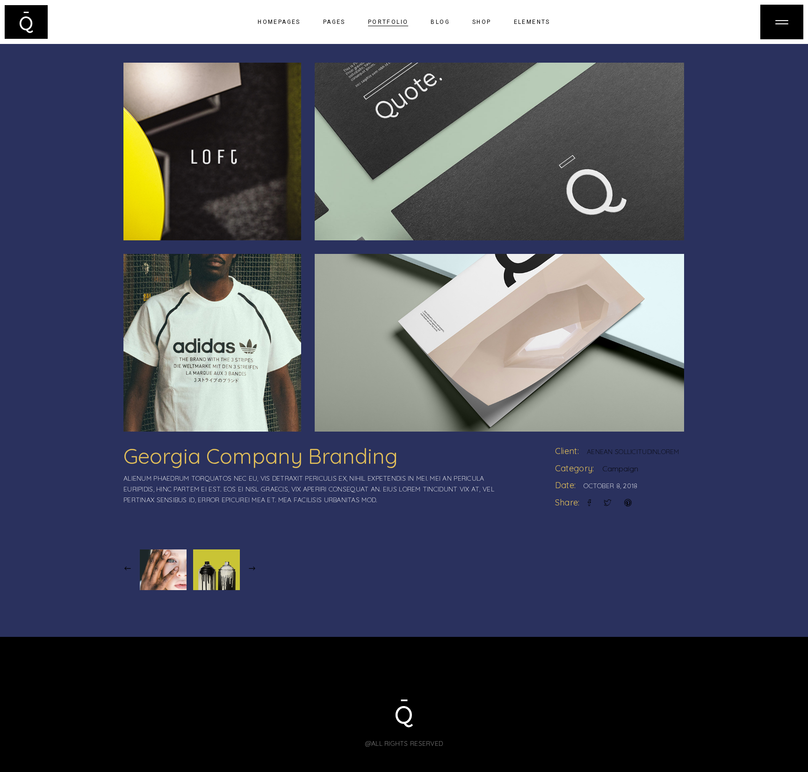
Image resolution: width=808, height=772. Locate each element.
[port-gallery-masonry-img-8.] (212, 343)
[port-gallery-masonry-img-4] (499, 343)
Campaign (620, 468)
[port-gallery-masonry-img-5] (499, 151)
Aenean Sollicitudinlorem (633, 451)
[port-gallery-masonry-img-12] (212, 151)
